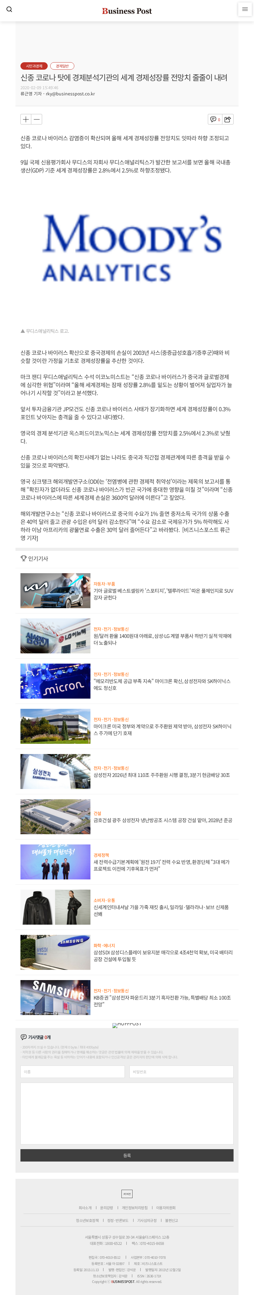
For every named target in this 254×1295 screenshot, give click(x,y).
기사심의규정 (146, 1220)
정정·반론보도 (118, 1220)
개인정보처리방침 (134, 1207)
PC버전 (127, 1194)
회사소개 (85, 1207)
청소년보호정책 (87, 1220)
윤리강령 (106, 1207)
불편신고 (171, 1220)
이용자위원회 (165, 1207)
